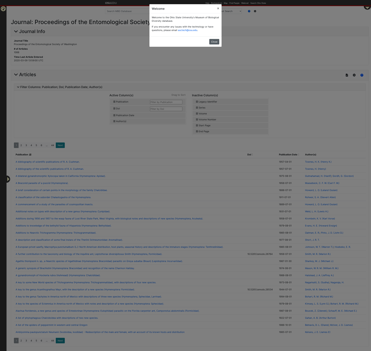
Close (214, 41)
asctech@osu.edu (187, 30)
